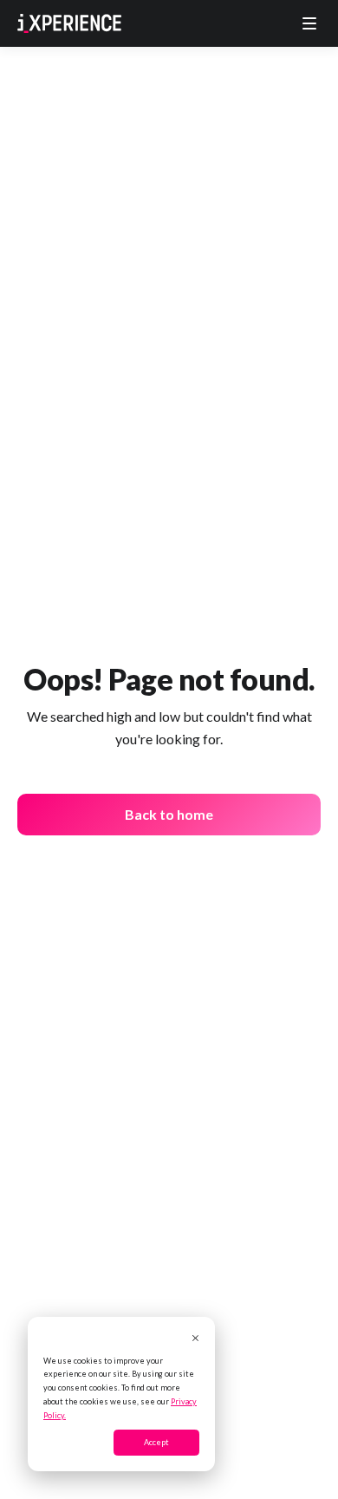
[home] (69, 23)
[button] (309, 23)
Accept (156, 1442)
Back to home (169, 814)
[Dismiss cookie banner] (195, 1339)
